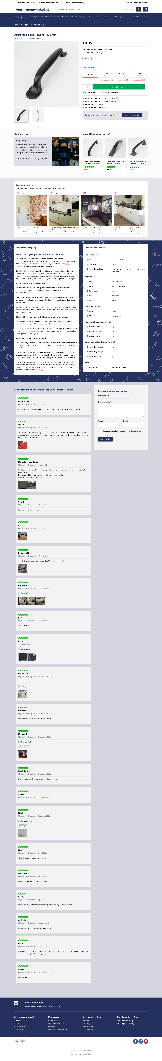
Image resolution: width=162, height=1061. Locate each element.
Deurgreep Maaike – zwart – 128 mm (115, 162)
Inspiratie (135, 17)
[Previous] (18, 73)
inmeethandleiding (31, 147)
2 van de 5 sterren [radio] (102, 398)
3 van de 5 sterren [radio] (108, 398)
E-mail (126, 421)
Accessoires (94, 17)
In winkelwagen (119, 87)
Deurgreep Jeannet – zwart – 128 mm (92, 162)
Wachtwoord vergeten (57, 1029)
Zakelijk (118, 17)
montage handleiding (28, 150)
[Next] (75, 73)
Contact (145, 3)
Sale (145, 17)
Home (16, 25)
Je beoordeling (104, 402)
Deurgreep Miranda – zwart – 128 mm (138, 162)
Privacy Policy (19, 1026)
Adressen (52, 1026)
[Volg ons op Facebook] (135, 1041)
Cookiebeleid (19, 1029)
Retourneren (88, 1026)
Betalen (86, 1021)
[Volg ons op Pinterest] (145, 1041)
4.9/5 (83, 3)
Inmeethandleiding (125, 1021)
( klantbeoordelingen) (33, 38)
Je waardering (104, 395)
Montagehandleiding (125, 1023)
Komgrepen (81, 17)
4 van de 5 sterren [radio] (115, 398)
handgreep (22, 328)
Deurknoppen (51, 17)
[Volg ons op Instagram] (140, 1041)
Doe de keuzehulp (132, 115)
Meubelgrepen (40, 25)
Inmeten (129, 3)
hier (52, 290)
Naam (101, 421)
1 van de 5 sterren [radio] (99, 398)
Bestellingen (53, 1021)
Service (107, 17)
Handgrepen (19, 17)
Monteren (137, 3)
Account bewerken (56, 1023)
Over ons (17, 1021)
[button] (138, 9)
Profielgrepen (35, 17)
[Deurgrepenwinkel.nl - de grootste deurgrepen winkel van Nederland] (33, 9)
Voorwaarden (88, 1029)
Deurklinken (66, 17)
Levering (86, 1023)
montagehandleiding (29, 331)
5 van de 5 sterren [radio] (124, 398)
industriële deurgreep (26, 271)
